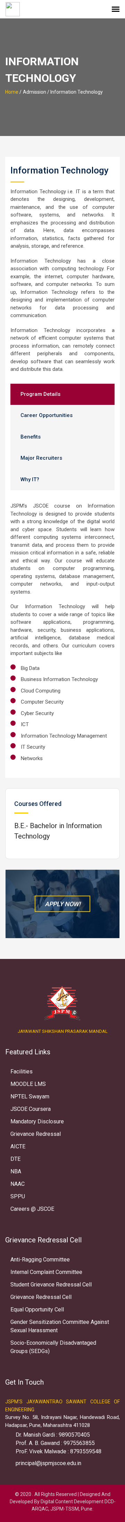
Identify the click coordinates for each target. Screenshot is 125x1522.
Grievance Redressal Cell (41, 1297)
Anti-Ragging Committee (40, 1259)
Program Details (40, 394)
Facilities (21, 1071)
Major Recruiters (41, 458)
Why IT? (29, 479)
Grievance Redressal (35, 1134)
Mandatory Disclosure (37, 1121)
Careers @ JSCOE (32, 1209)
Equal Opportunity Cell (37, 1309)
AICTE (17, 1146)
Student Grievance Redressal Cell (51, 1284)
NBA (15, 1171)
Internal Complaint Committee (46, 1272)
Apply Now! (63, 904)
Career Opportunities (46, 415)
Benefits (30, 437)
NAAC (17, 1184)
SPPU (17, 1196)
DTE (15, 1159)
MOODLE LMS (28, 1084)
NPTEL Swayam (29, 1096)
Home (11, 92)
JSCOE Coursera (30, 1109)
